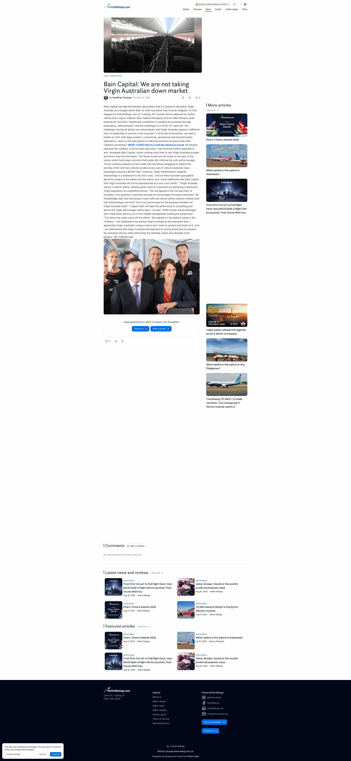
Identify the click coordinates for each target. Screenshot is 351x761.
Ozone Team (193, 756)
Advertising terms (161, 723)
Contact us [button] (139, 329)
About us (157, 697)
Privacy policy (160, 714)
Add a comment (137, 546)
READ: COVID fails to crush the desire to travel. (156, 144)
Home (106, 76)
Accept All (56, 754)
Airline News (129, 580)
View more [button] (211, 110)
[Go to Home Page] (117, 7)
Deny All (42, 754)
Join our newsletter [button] (212, 722)
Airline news (116, 76)
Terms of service (161, 718)
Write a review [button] (159, 329)
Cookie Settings (177, 746)
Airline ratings (159, 701)
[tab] (186, 9)
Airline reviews (160, 710)
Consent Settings (13, 754)
